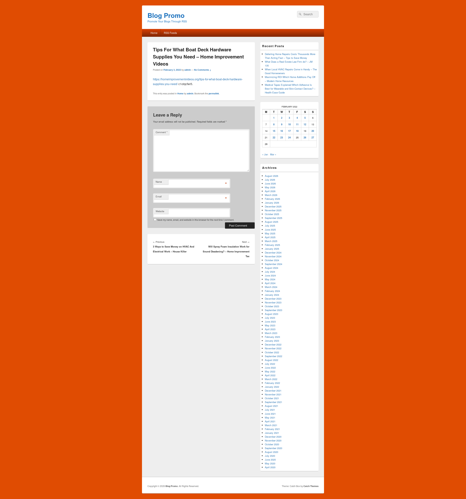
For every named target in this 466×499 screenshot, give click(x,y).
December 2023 (273, 298)
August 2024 (271, 268)
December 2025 (273, 206)
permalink (214, 93)
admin (187, 69)
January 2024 (272, 294)
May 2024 (270, 279)
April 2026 (270, 191)
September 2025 (273, 218)
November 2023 (273, 302)
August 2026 (271, 176)
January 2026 (272, 202)
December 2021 (273, 390)
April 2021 (270, 421)
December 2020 (273, 436)
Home (154, 33)
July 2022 (270, 364)
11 (297, 124)
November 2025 (273, 210)
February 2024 (272, 291)
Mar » (273, 154)
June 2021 (270, 413)
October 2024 (272, 260)
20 (312, 131)
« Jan (265, 154)
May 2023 (270, 325)
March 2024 (271, 287)
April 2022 (270, 375)
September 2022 (273, 356)
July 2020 (270, 455)
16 (281, 131)
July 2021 (270, 409)
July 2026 (270, 179)
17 (289, 131)
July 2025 (270, 225)
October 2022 (272, 352)
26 (305, 137)
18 (297, 131)
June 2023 (270, 321)
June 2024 (270, 275)
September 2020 (273, 448)
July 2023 (270, 317)
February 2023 (272, 337)
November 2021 (273, 394)
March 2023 (271, 333)
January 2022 (272, 386)
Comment (161, 132)
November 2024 (273, 256)
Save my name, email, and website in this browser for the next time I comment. (195, 219)
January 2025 (272, 248)
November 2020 (273, 440)
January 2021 (272, 433)
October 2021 (272, 398)
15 (274, 131)
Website (160, 211)
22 (274, 137)
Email (159, 196)
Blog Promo (166, 15)
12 (305, 124)
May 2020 (270, 463)
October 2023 (272, 306)
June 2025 (270, 229)
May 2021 (270, 417)
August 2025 (271, 221)
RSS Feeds (170, 33)
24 (289, 137)
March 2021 (271, 425)
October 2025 (272, 214)
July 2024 (270, 271)
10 (289, 124)
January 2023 (272, 340)
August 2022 (271, 360)
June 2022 (270, 367)
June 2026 (270, 183)
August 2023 (271, 314)
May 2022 (270, 371)
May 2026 (270, 187)
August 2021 (271, 406)
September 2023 (273, 310)
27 (312, 137)
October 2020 (272, 444)
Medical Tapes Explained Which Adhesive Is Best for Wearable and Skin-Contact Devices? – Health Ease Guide (290, 88)
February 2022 (272, 383)
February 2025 (272, 245)
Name (159, 181)
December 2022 (273, 344)
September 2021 (273, 402)
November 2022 (273, 348)
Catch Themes (311, 486)
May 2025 (270, 233)
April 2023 (270, 329)
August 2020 (271, 452)
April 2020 (270, 467)
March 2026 (271, 195)
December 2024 (273, 252)
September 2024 (273, 264)
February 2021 (272, 429)
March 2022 (271, 379)
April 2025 (270, 237)
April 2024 (270, 283)
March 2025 (271, 241)
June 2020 (270, 459)
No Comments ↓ (202, 69)
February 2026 (272, 199)
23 (281, 137)
